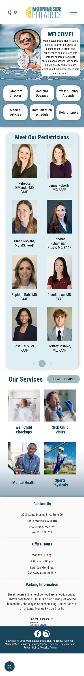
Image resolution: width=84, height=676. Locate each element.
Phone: (33, 527)
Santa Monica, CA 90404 (42, 521)
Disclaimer (65, 644)
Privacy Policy (31, 647)
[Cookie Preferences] (9, 666)
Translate (43, 624)
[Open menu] (73, 12)
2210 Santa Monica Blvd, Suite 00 (42, 514)
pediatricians (65, 53)
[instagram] (46, 634)
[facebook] (37, 634)
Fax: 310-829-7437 (42, 532)
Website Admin (48, 647)
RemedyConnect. (40, 644)
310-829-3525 (46, 527)
